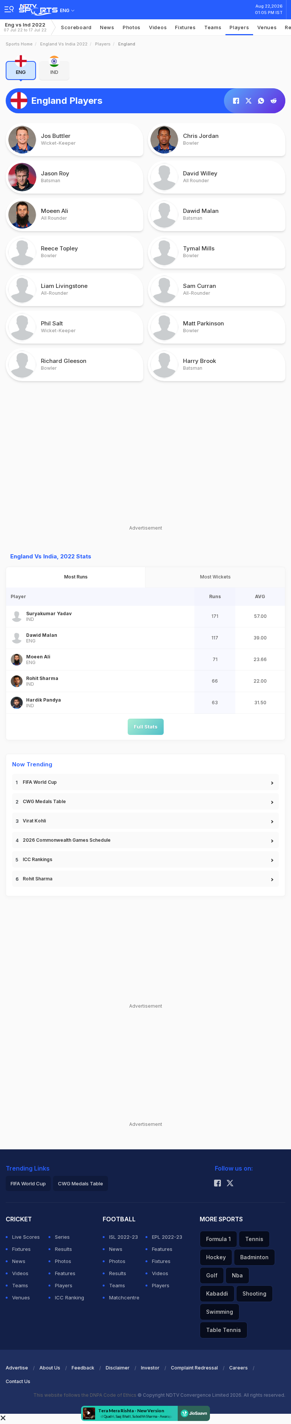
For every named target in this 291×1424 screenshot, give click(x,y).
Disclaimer (118, 1368)
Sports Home (19, 44)
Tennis (254, 1239)
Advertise (17, 1368)
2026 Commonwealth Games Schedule (67, 840)
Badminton (254, 1257)
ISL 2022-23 (123, 1237)
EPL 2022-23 (167, 1237)
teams (213, 27)
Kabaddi (217, 1293)
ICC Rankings (37, 859)
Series (62, 1237)
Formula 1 (218, 1239)
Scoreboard (76, 27)
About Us (49, 1368)
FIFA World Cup (40, 782)
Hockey (216, 1257)
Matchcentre (124, 1297)
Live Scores (26, 1237)
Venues (267, 27)
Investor (150, 1368)
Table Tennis (223, 1330)
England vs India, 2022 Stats (50, 556)
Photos (132, 27)
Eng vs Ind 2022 (25, 27)
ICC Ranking (69, 1297)
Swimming (219, 1311)
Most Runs (76, 577)
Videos (158, 27)
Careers (238, 1368)
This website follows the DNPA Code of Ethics (85, 1395)
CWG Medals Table (44, 801)
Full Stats (146, 727)
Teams (20, 1285)
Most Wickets (215, 577)
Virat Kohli (34, 821)
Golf (211, 1275)
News (107, 27)
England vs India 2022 (64, 44)
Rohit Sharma (37, 879)
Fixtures (185, 27)
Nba (237, 1275)
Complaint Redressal (194, 1368)
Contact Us (18, 1381)
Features (65, 1273)
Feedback (83, 1368)
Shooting (254, 1293)
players (239, 27)
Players (103, 44)
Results (63, 1249)
